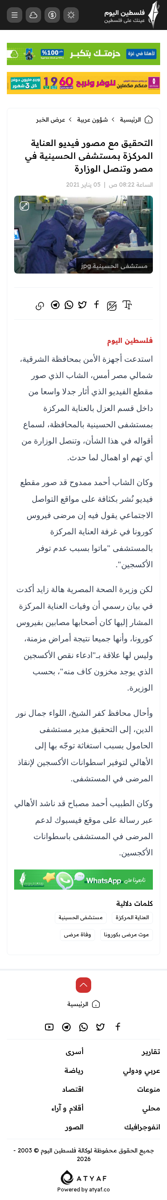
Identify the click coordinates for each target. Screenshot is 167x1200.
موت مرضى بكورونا (126, 934)
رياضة (74, 1070)
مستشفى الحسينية (81, 917)
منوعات (148, 1089)
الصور (75, 1127)
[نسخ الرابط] (40, 306)
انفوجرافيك (142, 1127)
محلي (151, 1108)
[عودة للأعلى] (83, 985)
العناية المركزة (132, 917)
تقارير (151, 1051)
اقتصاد (73, 1089)
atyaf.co (99, 1189)
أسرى (75, 1051)
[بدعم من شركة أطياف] (84, 1176)
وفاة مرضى (77, 934)
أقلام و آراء (67, 1108)
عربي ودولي (141, 1070)
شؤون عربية (92, 119)
